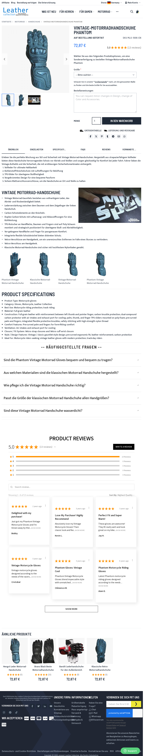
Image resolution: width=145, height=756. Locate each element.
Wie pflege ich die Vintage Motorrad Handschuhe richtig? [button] (45, 385)
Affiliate (5, 2)
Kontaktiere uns (61, 709)
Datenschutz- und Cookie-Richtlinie (19, 751)
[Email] (119, 136)
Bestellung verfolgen (27, 2)
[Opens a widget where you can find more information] (130, 751)
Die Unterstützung (46, 2)
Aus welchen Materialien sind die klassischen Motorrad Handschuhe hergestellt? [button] (61, 373)
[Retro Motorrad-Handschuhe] (100, 651)
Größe (77, 69)
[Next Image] (66, 59)
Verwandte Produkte (131, 149)
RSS (112, 751)
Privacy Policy (111, 725)
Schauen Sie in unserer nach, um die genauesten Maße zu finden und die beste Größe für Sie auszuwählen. (104, 83)
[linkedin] (44, 706)
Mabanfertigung (79, 706)
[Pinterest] (102, 136)
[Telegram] (113, 136)
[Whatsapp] (124, 136)
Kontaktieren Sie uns (98, 751)
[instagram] (4, 712)
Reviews (106, 149)
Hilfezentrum (97, 719)
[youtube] (51, 706)
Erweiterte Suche (79, 751)
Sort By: (113, 495)
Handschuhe (34, 21)
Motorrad (20, 21)
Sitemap (58, 712)
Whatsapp (96, 716)
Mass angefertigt (80, 709)
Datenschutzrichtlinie (64, 716)
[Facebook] (90, 136)
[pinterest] (10, 712)
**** (100, 82)
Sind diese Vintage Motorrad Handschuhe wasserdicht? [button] (43, 411)
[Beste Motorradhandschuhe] (43, 651)
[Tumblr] (107, 136)
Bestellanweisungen (83, 91)
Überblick (13, 149)
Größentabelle (78, 702)
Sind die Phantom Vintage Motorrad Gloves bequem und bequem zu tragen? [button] (58, 360)
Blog (13, 2)
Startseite (6, 21)
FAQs (83, 149)
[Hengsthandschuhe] (15, 651)
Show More (36, 528)
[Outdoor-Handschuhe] (71, 651)
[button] (111, 2)
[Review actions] (45, 506)
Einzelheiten (36, 149)
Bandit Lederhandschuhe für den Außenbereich (71, 668)
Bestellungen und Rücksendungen (53, 751)
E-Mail (94, 712)
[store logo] (16, 11)
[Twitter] (96, 136)
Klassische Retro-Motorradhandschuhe (99, 668)
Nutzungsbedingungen (64, 719)
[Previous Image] (4, 59)
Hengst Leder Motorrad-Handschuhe (14, 668)
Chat (93, 709)
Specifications (60, 149)
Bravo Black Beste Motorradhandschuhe (43, 668)
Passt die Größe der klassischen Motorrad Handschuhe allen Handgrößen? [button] (56, 398)
